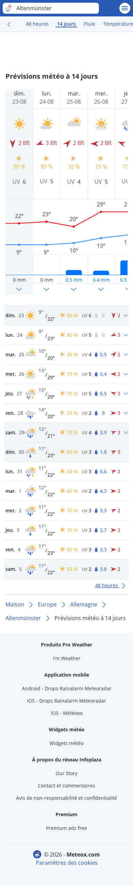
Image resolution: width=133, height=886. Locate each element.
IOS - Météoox (67, 713)
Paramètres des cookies (67, 862)
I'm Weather (66, 658)
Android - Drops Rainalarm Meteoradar (67, 688)
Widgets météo (66, 743)
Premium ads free (66, 828)
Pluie (89, 24)
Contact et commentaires (66, 785)
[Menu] (124, 8)
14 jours (66, 24)
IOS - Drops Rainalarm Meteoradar (66, 700)
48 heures (37, 24)
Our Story (66, 773)
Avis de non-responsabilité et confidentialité (66, 798)
